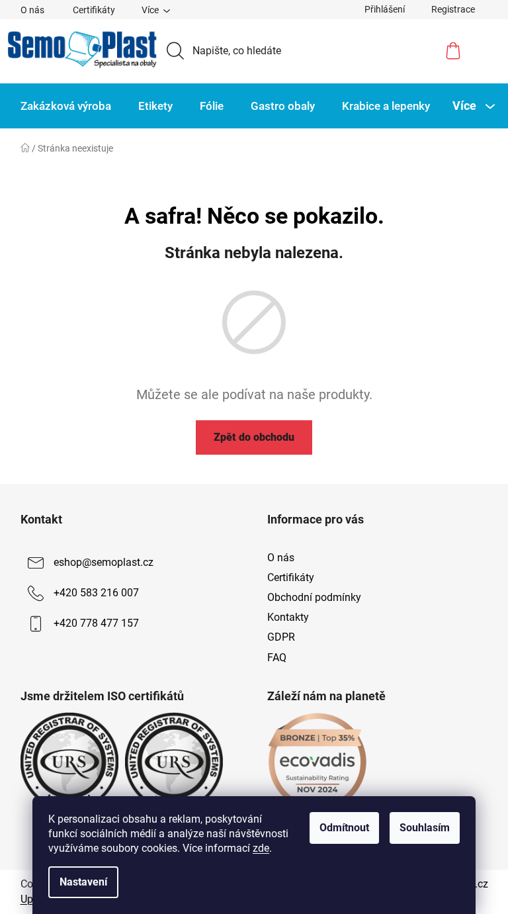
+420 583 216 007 (96, 592)
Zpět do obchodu (254, 437)
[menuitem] (65, 105)
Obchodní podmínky (314, 597)
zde (261, 848)
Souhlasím (425, 827)
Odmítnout (344, 827)
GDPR (281, 637)
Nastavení (83, 882)
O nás (32, 10)
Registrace (453, 9)
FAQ (276, 657)
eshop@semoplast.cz (103, 562)
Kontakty (288, 617)
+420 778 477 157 (96, 623)
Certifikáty (94, 10)
